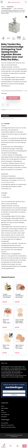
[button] (26, 17)
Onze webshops (5, 414)
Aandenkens (10, 6)
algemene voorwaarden (7, 425)
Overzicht (3, 412)
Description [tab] (5, 116)
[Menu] (2, 2)
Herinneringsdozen (6, 8)
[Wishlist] (10, 446)
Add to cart (13, 98)
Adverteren (4, 416)
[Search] (25, 2)
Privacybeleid (4, 423)
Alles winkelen (4, 408)
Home (2, 6)
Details (24, 90)
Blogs (2, 410)
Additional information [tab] (8, 118)
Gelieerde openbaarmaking (8, 427)
